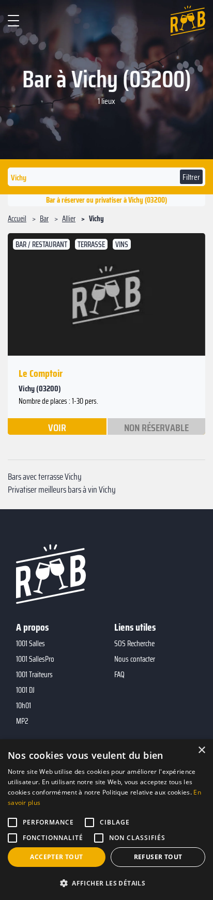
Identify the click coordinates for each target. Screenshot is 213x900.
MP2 (22, 721)
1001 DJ (25, 690)
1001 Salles (30, 643)
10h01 (23, 705)
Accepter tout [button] (56, 856)
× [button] (201, 750)
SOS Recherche (134, 643)
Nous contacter (134, 659)
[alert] (106, 819)
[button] (106, 883)
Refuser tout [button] (158, 856)
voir (57, 427)
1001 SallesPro (35, 659)
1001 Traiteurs (34, 674)
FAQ (119, 674)
